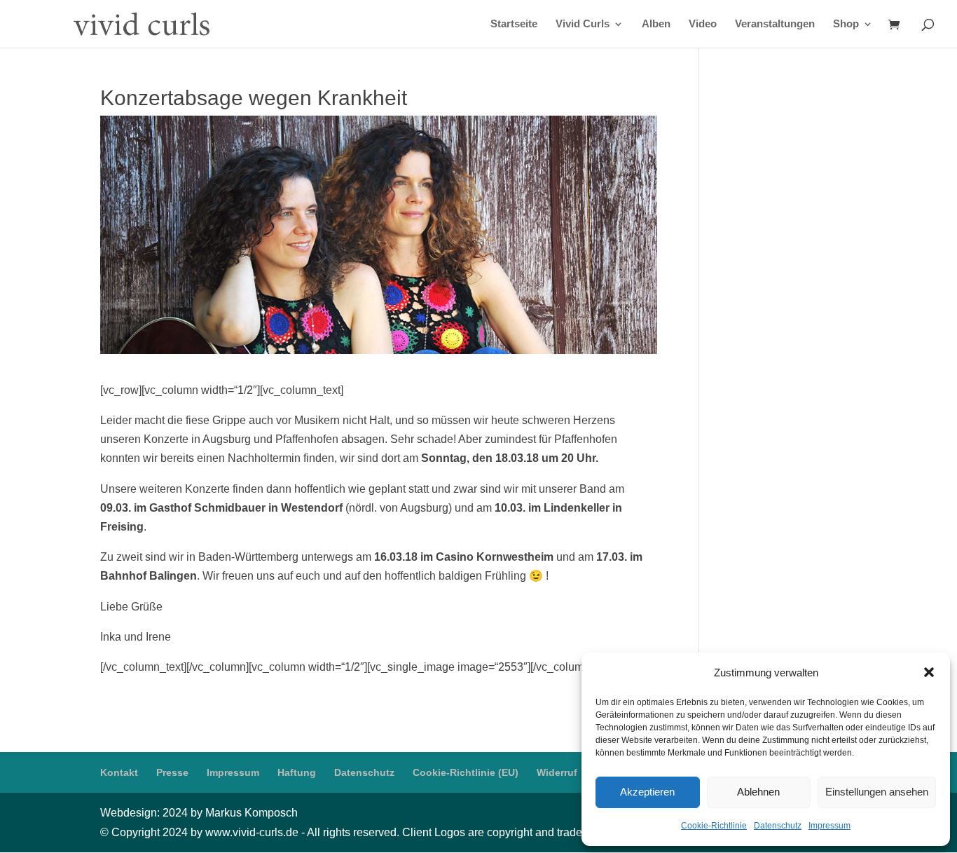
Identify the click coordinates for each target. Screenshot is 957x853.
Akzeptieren (647, 792)
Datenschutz (777, 826)
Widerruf (557, 772)
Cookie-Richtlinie (714, 826)
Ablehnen (758, 792)
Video (703, 24)
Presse (172, 772)
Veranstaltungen (775, 24)
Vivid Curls (583, 24)
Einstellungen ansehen (876, 792)
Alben (656, 24)
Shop (846, 24)
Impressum (829, 826)
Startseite (513, 24)
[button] (929, 672)
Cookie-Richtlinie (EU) (465, 772)
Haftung (296, 772)
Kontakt (119, 772)
